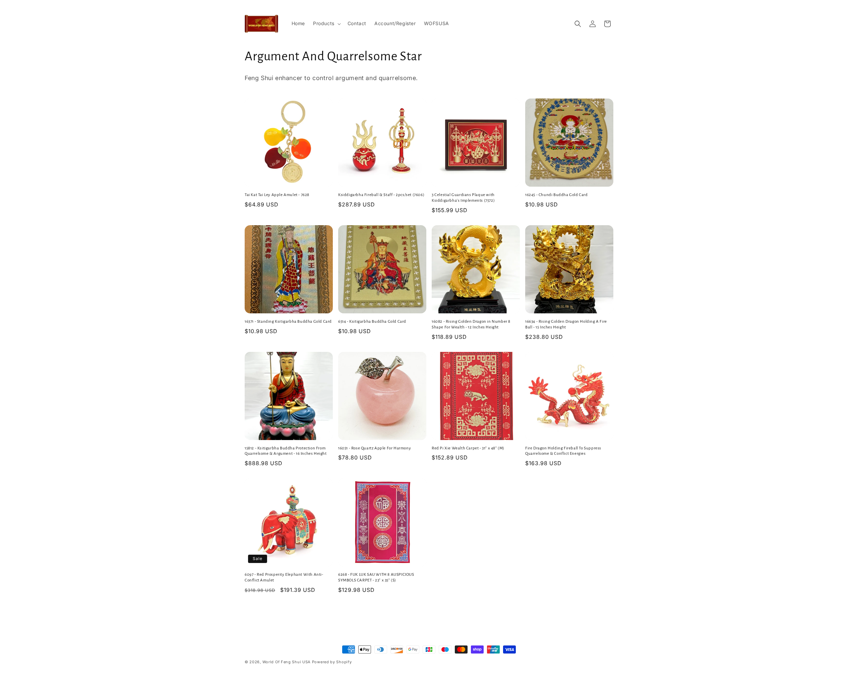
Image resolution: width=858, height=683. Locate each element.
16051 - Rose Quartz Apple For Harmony (374, 448)
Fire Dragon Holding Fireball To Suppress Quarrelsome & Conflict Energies (563, 451)
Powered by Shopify (332, 662)
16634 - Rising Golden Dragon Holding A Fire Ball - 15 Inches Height (566, 324)
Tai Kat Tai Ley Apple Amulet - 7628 (277, 195)
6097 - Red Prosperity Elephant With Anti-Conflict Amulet (284, 577)
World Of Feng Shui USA (286, 662)
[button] (326, 23)
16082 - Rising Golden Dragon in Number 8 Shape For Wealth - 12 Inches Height (471, 324)
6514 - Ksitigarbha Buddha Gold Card (372, 321)
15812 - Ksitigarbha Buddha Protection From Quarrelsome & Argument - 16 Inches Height (286, 451)
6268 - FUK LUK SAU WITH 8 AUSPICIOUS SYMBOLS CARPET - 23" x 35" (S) (376, 577)
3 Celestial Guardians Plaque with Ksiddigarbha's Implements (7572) (463, 198)
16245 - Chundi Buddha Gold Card (556, 195)
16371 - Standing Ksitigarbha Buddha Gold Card (288, 321)
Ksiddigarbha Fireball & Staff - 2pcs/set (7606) (381, 195)
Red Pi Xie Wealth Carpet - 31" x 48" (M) (468, 448)
